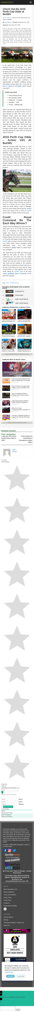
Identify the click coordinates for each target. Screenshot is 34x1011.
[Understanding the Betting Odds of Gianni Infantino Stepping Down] (6, 402)
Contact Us (7, 903)
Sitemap (6, 920)
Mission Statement (9, 892)
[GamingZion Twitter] (14, 850)
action (7, 282)
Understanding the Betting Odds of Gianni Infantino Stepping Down (20, 401)
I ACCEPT (10, 976)
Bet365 (29, 210)
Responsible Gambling (10, 905)
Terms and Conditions (10, 894)
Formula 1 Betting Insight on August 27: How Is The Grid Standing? (21, 416)
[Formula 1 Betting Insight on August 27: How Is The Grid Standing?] (6, 417)
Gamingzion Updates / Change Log (14, 922)
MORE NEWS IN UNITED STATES (17, 422)
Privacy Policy (8, 897)
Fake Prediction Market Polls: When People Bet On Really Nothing (21, 379)
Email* (20, 801)
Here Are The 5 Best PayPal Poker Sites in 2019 (8, 438)
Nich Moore (8, 22)
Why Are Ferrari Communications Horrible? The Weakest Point (22, 408)
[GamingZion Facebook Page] (5, 850)
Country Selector (8, 917)
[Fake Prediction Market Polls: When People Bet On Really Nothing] (6, 380)
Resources (7, 925)
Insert (18, 1010)
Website (21, 804)
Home (4, 17)
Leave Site (21, 976)
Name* (21, 799)
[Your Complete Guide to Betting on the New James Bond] (6, 395)
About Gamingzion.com (10, 889)
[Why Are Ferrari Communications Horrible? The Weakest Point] (6, 410)
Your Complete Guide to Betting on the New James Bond (20, 394)
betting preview (14, 282)
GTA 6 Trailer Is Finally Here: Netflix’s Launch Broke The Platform (21, 387)
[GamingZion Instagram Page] (9, 850)
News (9, 17)
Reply (2, 1005)
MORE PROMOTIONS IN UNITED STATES (17, 354)
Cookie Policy (7, 900)
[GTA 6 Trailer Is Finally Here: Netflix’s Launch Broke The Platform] (6, 388)
